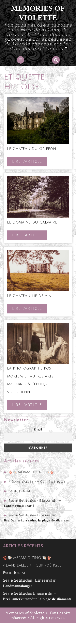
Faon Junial (20, 491)
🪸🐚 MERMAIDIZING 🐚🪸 (31, 472)
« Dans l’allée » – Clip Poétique (37, 481)
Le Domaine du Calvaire (32, 222)
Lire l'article (29, 162)
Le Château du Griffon (31, 149)
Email (38, 429)
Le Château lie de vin (29, 296)
